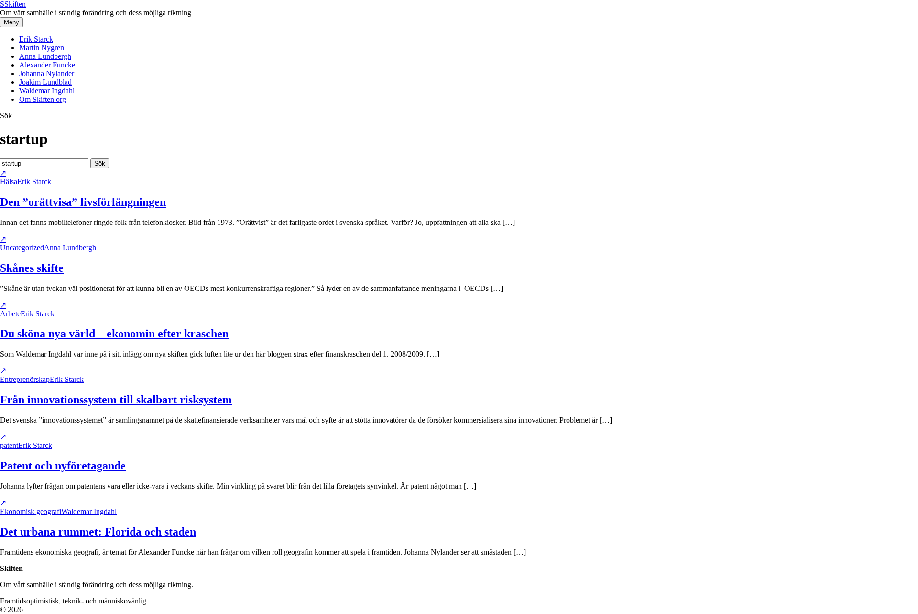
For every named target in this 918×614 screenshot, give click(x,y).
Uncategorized (22, 248)
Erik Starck (36, 39)
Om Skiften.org (42, 99)
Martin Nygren (41, 48)
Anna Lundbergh (45, 56)
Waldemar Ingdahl (47, 91)
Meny (11, 22)
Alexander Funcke (47, 65)
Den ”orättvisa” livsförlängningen (83, 202)
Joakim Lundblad (45, 82)
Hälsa (8, 182)
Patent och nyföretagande (63, 465)
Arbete (10, 314)
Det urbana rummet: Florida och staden (98, 531)
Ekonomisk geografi (30, 511)
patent (9, 445)
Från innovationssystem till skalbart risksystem (116, 399)
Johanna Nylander (46, 73)
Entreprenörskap (25, 379)
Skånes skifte (32, 268)
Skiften (13, 4)
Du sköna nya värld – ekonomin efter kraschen (114, 333)
